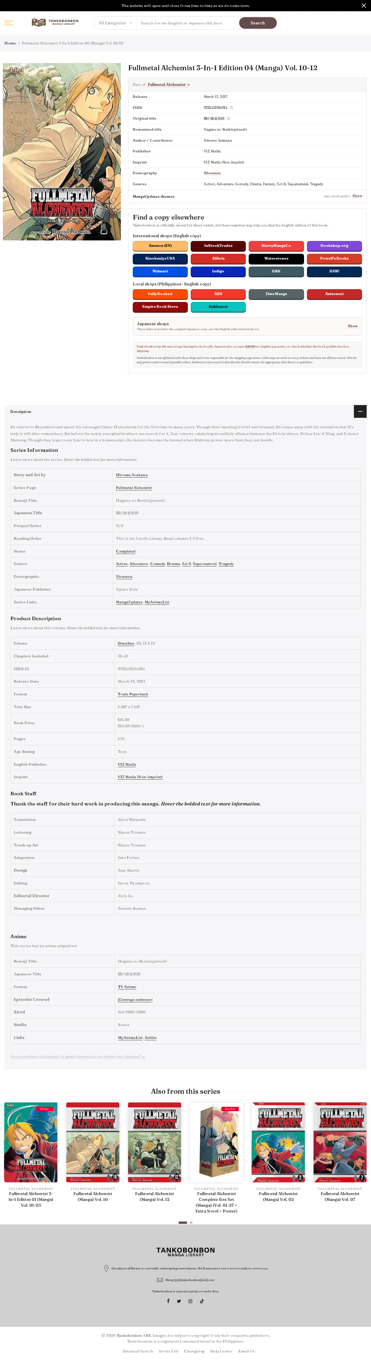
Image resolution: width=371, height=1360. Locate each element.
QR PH (250, 346)
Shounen (212, 173)
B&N (276, 271)
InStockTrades (218, 245)
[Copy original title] (229, 119)
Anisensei (334, 294)
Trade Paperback (133, 694)
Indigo (218, 271)
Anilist (151, 1037)
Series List (168, 1351)
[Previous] (10, 1160)
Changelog (194, 1351)
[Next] (361, 1160)
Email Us (246, 1351)
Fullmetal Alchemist (169, 84)
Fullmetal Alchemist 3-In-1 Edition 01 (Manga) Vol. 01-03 (30, 1199)
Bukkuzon (218, 306)
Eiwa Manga (276, 294)
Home (10, 43)
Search (258, 23)
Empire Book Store (160, 306)
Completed (125, 551)
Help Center (221, 1351)
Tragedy (226, 563)
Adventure (139, 563)
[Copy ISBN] (232, 108)
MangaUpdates (129, 602)
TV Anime (127, 986)
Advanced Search (137, 1351)
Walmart (160, 271)
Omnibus (126, 643)
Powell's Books (334, 258)
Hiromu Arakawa (132, 474)
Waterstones (276, 258)
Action (122, 563)
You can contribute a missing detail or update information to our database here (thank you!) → (77, 1056)
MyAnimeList (157, 602)
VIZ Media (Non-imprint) (140, 776)
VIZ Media (127, 764)
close (7, 5)
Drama (173, 563)
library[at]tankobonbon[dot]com (190, 1280)
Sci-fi (186, 563)
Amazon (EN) (160, 245)
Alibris (218, 258)
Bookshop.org (334, 245)
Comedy (157, 563)
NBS (218, 294)
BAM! (334, 271)
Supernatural (205, 563)
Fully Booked (160, 294)
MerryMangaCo (276, 245)
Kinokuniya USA (160, 258)
